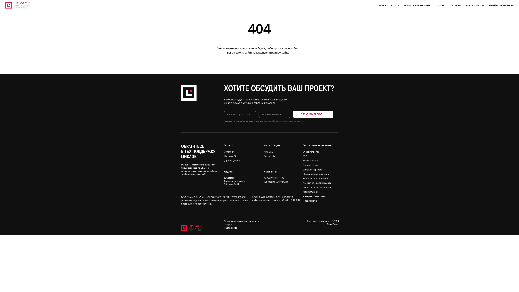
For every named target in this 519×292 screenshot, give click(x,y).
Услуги (229, 145)
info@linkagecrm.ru (501, 5)
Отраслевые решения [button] (417, 5)
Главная (381, 5)
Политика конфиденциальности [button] (241, 221)
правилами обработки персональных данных (282, 121)
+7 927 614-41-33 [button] (475, 5)
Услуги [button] (395, 5)
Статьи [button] (439, 5)
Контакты (454, 5)
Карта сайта (230, 227)
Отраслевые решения (317, 145)
